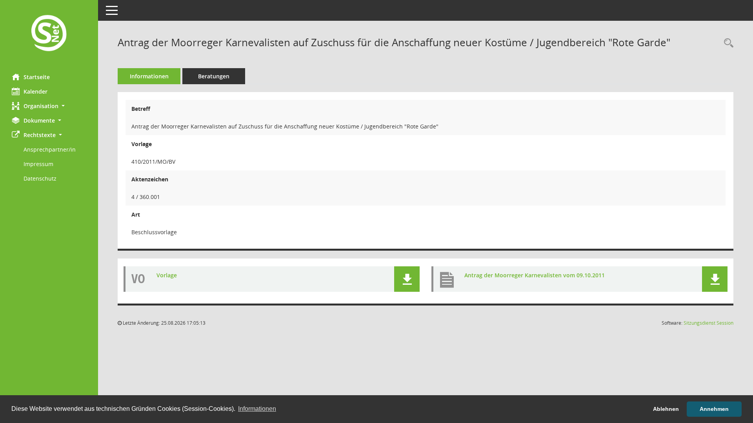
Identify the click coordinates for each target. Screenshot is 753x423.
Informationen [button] (257, 408)
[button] (49, 106)
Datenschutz (40, 178)
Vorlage (166, 275)
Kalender (35, 91)
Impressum (38, 164)
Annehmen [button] (714, 409)
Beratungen (213, 76)
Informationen (149, 76)
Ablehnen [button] (666, 409)
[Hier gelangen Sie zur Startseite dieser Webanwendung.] (49, 34)
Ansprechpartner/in (50, 149)
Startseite (37, 77)
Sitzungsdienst (708, 323)
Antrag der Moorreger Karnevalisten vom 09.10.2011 (534, 275)
